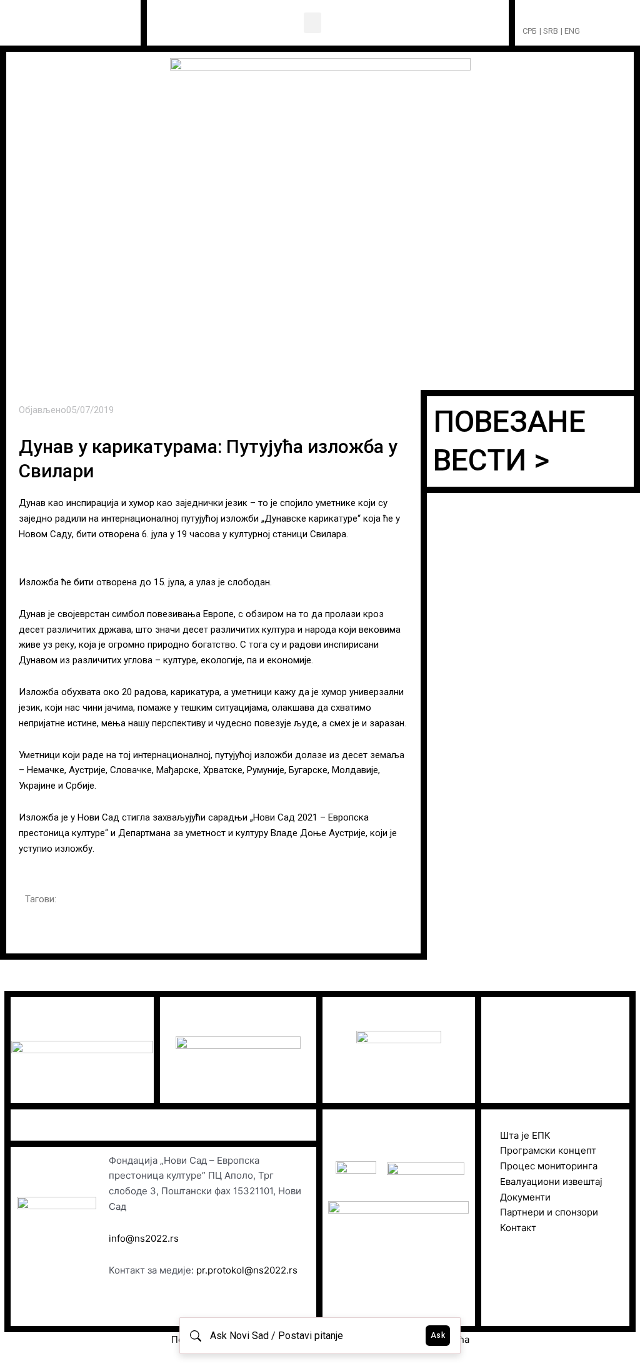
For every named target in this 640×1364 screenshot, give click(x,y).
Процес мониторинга (549, 1166)
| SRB (548, 31)
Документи (525, 1197)
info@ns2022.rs (144, 1238)
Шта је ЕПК (525, 1135)
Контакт (518, 1228)
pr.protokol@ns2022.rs (247, 1270)
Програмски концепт (548, 1150)
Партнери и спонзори (549, 1212)
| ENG (570, 31)
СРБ (529, 31)
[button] (312, 22)
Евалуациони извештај (551, 1181)
